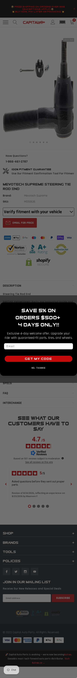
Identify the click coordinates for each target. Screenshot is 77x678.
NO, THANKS (39, 368)
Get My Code (38, 358)
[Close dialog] (74, 306)
